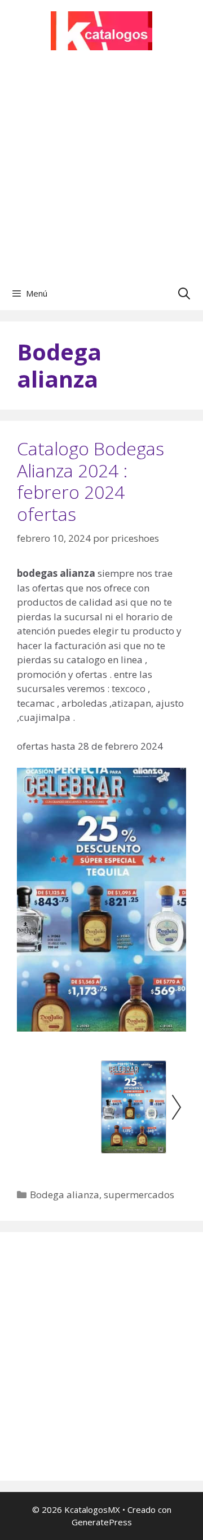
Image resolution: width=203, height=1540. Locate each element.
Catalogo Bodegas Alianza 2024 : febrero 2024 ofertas (90, 480)
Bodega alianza (64, 1194)
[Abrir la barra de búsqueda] (184, 293)
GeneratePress (102, 1522)
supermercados (139, 1194)
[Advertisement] (101, 169)
